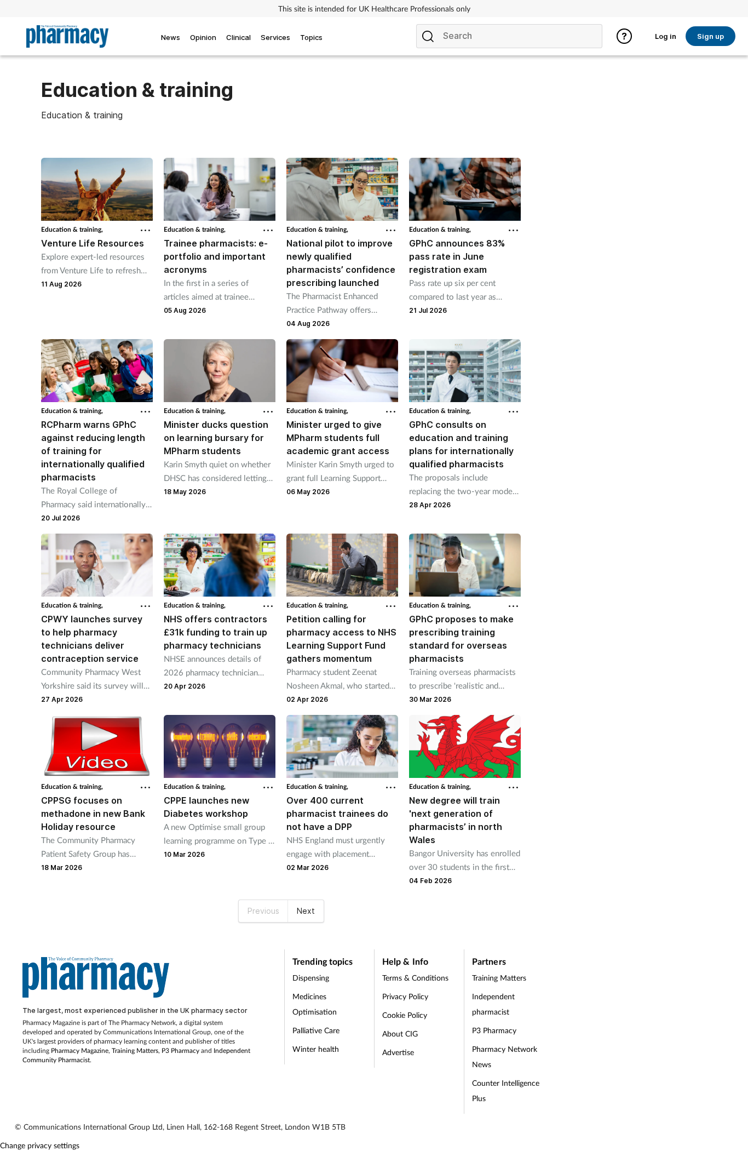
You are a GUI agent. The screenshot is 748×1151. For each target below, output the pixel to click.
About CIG (400, 1033)
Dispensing (310, 977)
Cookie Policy (404, 1015)
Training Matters (135, 1050)
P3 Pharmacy (180, 1050)
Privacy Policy (405, 996)
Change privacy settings (39, 1145)
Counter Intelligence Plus (505, 1090)
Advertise (398, 1052)
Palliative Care (316, 1030)
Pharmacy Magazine (79, 1050)
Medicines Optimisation (314, 1004)
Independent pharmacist (493, 1004)
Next (306, 910)
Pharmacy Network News (504, 1056)
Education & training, (72, 229)
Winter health (315, 1048)
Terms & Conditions (415, 977)
